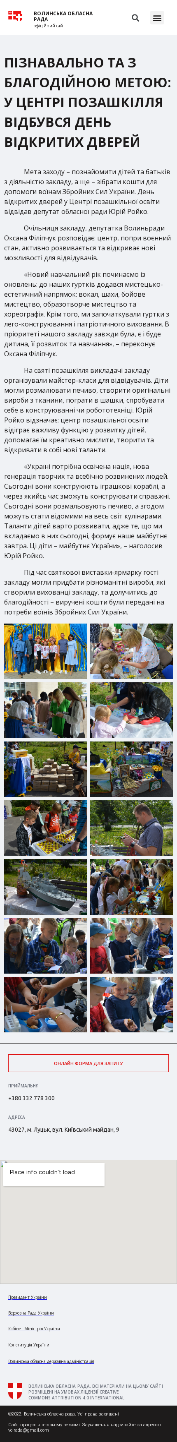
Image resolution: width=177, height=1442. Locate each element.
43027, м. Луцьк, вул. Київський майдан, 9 (63, 1129)
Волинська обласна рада (63, 16)
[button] (157, 17)
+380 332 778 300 (31, 1098)
